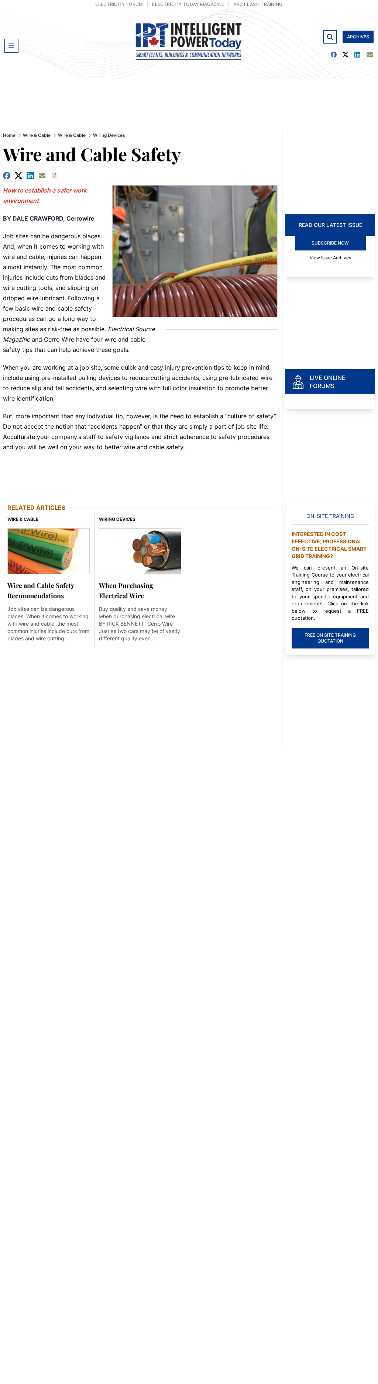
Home (9, 135)
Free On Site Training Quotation (330, 638)
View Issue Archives (330, 257)
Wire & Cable (37, 135)
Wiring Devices (109, 135)
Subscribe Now (330, 243)
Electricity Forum (119, 4)
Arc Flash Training (257, 4)
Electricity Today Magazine (188, 4)
